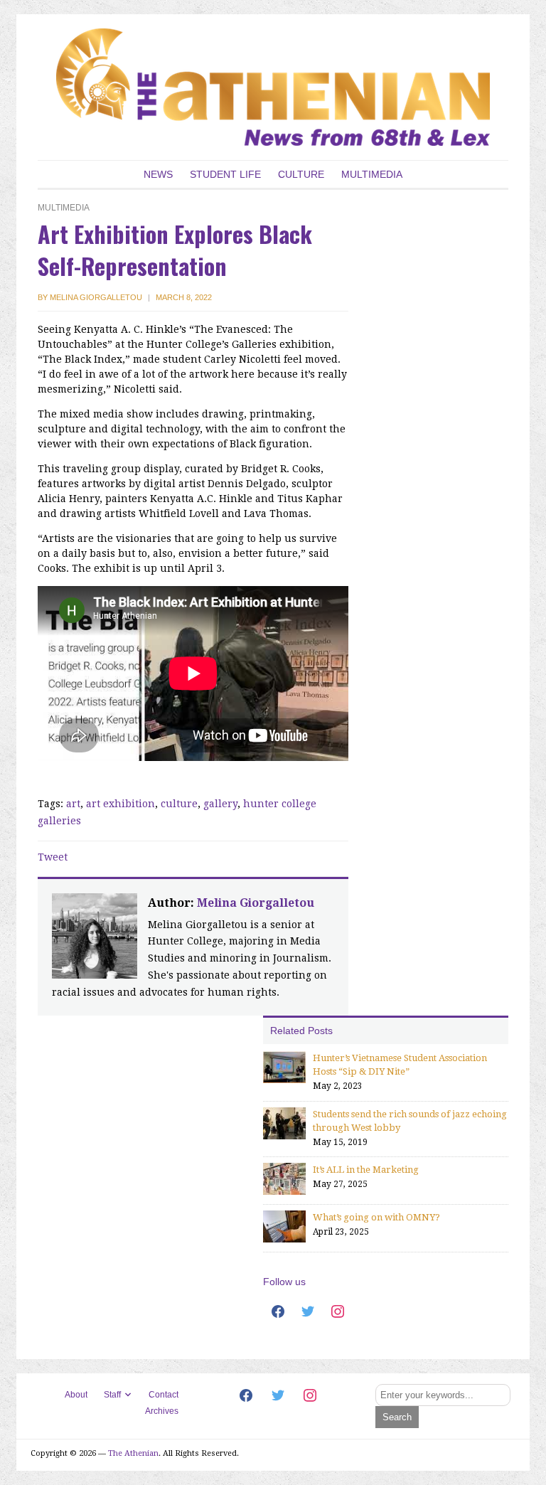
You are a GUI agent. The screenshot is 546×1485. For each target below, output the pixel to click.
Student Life (225, 174)
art (73, 803)
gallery (220, 803)
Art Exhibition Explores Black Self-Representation (175, 250)
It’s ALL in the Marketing (366, 1169)
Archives (161, 1411)
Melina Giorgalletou (96, 297)
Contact (163, 1395)
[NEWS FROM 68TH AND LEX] (273, 86)
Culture (301, 174)
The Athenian (133, 1453)
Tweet (53, 857)
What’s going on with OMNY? (376, 1217)
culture (179, 803)
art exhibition (120, 803)
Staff (112, 1395)
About (76, 1395)
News (158, 174)
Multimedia (371, 174)
